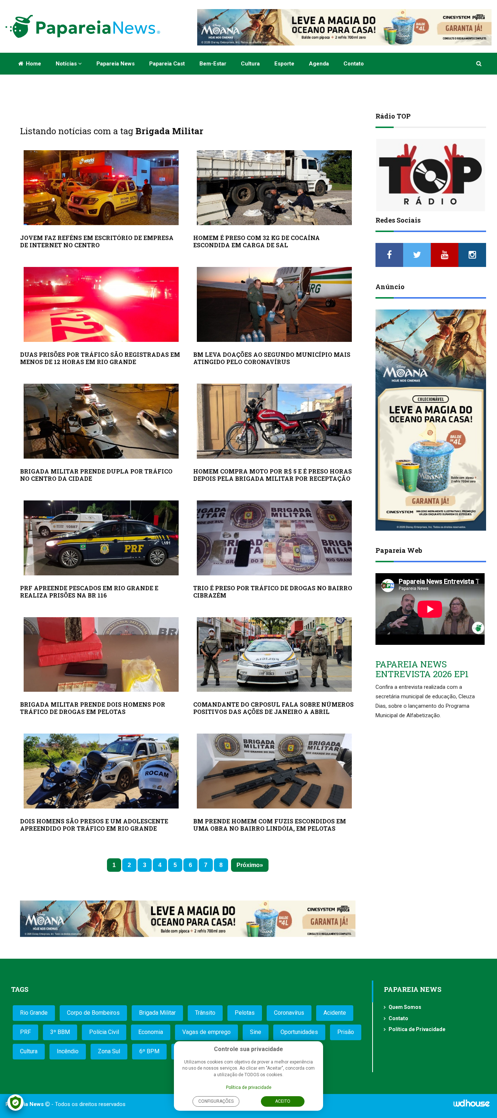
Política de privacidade (248, 1087)
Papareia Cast (167, 63)
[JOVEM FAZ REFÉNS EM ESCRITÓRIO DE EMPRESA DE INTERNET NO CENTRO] (101, 188)
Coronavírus (289, 1012)
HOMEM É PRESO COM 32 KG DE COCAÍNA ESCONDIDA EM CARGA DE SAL (256, 241)
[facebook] (389, 255)
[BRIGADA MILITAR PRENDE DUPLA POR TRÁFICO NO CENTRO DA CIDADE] (101, 421)
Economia (150, 1032)
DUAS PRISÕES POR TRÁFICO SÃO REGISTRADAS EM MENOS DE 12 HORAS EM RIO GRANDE (100, 358)
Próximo (248, 865)
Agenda (319, 63)
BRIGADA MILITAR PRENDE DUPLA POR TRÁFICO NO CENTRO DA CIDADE (96, 474)
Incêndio (68, 1051)
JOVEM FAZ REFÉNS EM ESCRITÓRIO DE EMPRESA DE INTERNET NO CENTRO (97, 241)
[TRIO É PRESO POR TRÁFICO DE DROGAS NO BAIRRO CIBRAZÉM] (274, 538)
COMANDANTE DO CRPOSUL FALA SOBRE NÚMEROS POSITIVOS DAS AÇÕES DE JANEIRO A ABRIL (273, 707)
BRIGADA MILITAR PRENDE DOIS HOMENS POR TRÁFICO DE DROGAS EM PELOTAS (92, 707)
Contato (353, 63)
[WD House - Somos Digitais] (471, 1105)
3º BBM (60, 1032)
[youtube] (444, 255)
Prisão (345, 1032)
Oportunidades (299, 1032)
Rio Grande (34, 1012)
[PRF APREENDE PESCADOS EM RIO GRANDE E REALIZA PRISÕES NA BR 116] (101, 538)
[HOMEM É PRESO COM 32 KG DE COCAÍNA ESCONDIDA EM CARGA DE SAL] (274, 188)
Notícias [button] (67, 63)
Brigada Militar (157, 1012)
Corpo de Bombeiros (93, 1012)
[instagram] (472, 255)
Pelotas (245, 1012)
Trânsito (205, 1012)
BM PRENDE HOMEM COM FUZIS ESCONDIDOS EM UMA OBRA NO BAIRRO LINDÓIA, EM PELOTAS (269, 824)
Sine (255, 1032)
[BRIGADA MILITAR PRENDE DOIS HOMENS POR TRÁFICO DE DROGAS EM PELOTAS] (101, 655)
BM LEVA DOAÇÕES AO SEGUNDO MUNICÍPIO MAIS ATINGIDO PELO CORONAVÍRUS (271, 358)
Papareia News (115, 63)
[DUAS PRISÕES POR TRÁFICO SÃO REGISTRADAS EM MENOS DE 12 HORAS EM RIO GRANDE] (101, 304)
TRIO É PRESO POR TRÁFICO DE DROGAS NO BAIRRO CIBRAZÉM (272, 591)
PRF (25, 1032)
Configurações (216, 1101)
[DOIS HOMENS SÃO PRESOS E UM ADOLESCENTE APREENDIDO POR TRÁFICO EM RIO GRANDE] (101, 771)
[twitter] (417, 255)
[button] (479, 64)
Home (32, 63)
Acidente (334, 1012)
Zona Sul (109, 1051)
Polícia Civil (104, 1032)
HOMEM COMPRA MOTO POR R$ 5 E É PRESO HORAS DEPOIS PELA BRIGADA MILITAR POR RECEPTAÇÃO (272, 474)
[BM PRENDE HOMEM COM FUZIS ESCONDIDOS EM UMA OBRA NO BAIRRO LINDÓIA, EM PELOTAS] (274, 771)
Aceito (282, 1101)
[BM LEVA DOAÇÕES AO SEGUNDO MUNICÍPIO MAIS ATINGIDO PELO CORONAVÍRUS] (274, 304)
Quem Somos (405, 1007)
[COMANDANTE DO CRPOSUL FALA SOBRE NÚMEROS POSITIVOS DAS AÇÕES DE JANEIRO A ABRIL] (274, 655)
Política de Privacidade (417, 1029)
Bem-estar (212, 63)
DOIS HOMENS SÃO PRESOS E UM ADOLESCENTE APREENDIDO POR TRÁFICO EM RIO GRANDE (94, 824)
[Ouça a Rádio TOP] (430, 175)
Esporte (284, 63)
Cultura (250, 63)
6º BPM (149, 1051)
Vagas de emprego (206, 1032)
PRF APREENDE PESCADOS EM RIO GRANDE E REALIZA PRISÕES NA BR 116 (89, 591)
